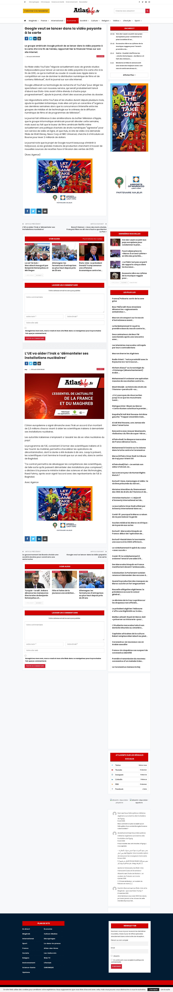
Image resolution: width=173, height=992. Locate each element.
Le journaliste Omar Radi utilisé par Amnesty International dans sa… (128, 507)
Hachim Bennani (124, 888)
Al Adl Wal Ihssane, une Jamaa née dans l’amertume (128, 423)
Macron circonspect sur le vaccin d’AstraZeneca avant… (128, 318)
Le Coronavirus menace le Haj (126, 667)
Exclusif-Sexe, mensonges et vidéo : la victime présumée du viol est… (130, 482)
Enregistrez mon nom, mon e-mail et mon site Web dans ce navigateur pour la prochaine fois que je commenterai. (63, 332)
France (44, 20)
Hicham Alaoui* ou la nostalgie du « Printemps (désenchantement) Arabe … (128, 370)
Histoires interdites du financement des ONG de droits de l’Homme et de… (129, 490)
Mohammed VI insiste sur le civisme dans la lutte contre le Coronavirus (129, 448)
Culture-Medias (50, 934)
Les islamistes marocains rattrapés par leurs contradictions (129, 346)
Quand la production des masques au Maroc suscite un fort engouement (130, 582)
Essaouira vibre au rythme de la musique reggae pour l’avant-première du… (129, 46)
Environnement (71, 2)
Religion (105, 20)
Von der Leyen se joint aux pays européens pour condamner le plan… (134, 242)
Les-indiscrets (50, 953)
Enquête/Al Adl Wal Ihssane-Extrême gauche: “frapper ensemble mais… (129, 415)
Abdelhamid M (123, 833)
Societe (25, 953)
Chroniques (45, 2)
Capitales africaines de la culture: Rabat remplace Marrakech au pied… (129, 634)
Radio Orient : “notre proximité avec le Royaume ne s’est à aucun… (130, 360)
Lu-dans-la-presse (52, 943)
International (57, 20)
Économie (71, 20)
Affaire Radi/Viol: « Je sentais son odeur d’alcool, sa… (127, 465)
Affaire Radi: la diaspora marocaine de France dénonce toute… (129, 440)
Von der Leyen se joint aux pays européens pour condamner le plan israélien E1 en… (129, 37)
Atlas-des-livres (51, 948)
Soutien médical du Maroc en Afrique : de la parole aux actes (130, 524)
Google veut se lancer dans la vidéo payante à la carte (86, 555)
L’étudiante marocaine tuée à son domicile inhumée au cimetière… (128, 626)
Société (83, 20)
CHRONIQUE (49, 967)
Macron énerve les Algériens (125, 353)
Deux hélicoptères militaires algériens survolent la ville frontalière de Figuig (132, 816)
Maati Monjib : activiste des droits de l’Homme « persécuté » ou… (129, 388)
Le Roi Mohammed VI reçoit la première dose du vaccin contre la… (129, 327)
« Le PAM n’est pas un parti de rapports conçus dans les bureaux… (134, 264)
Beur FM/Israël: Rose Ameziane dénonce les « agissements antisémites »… (126, 309)
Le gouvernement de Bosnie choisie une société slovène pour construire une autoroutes (40, 556)
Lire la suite (165, 989)
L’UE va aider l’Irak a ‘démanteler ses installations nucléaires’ (38, 228)
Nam (119, 813)
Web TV (47, 958)
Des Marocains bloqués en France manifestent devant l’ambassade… (129, 565)
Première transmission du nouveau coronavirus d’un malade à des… (128, 659)
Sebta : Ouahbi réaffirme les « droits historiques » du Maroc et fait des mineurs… (130, 56)
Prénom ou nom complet (119, 940)
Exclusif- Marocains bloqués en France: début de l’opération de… (127, 532)
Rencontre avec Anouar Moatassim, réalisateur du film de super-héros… (129, 432)
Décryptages (34, 2)
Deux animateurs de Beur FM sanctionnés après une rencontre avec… (128, 337)
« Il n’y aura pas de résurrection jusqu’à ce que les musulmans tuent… (127, 397)
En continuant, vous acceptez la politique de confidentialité (127, 961)
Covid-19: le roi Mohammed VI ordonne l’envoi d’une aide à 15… (127, 557)
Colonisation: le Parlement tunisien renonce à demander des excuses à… (129, 574)
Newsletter (83, 2)
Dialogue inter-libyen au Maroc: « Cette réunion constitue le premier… (129, 407)
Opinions (26, 972)
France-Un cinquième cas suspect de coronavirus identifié (130, 651)
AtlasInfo (116, 956)
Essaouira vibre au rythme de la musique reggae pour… (134, 275)
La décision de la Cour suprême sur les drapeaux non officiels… (128, 601)
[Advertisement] (129, 710)
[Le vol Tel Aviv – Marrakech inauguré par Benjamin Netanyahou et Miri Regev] (37, 252)
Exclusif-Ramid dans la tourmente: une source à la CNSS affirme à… (128, 540)
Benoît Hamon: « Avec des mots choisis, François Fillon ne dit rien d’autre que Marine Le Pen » (86, 229)
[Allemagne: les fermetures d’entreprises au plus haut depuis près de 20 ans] (64, 252)
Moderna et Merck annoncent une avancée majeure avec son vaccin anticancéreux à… (129, 66)
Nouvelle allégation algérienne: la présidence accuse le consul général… (128, 592)
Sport (137, 20)
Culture (94, 20)
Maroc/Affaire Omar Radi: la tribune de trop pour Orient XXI (129, 457)
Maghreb (33, 20)
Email (113, 948)
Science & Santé (58, 2)
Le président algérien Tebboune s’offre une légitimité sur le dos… (127, 609)
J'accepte (153, 989)
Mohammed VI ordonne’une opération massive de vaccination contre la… (130, 379)
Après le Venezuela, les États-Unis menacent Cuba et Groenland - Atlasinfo (130, 871)
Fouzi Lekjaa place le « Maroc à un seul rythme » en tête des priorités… (134, 253)
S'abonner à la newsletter (36, 11)
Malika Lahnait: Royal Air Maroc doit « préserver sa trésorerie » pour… (129, 618)
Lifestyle (127, 20)
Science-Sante (28, 967)
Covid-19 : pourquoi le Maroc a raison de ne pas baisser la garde (129, 515)
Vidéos (116, 20)
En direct (100, 369)
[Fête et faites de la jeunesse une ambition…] (64, 579)
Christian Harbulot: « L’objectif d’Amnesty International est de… (127, 499)
